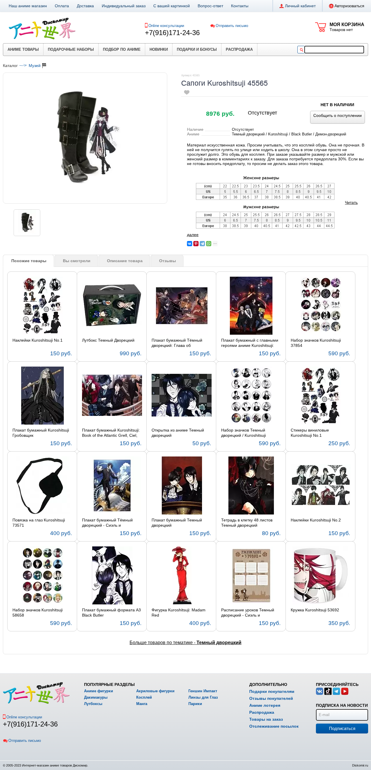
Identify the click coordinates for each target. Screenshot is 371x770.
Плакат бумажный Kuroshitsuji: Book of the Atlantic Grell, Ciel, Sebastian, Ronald (111, 433)
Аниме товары (23, 49)
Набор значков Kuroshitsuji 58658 (37, 612)
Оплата (62, 5)
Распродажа (239, 49)
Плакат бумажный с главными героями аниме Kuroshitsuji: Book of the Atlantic (249, 343)
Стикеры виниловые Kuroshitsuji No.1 (310, 433)
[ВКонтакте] (189, 243)
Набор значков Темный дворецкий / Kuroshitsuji (243, 433)
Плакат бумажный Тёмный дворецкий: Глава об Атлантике (177, 343)
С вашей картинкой (171, 5)
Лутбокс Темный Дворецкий (108, 340)
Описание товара (125, 260)
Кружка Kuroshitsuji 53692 (315, 610)
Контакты (239, 5)
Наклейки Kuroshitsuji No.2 (316, 520)
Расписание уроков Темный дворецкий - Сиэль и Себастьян (247, 613)
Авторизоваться (349, 5)
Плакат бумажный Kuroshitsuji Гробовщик (40, 433)
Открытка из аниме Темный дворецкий (178, 433)
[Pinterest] (196, 243)
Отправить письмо (232, 25)
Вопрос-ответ (210, 5)
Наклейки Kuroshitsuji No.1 (37, 340)
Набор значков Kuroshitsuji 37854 (316, 343)
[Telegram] (202, 243)
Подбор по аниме (122, 49)
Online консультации (166, 25)
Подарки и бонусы (197, 49)
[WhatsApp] (208, 243)
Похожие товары (28, 260)
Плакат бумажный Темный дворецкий (177, 523)
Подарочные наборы (71, 49)
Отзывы (167, 260)
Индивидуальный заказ (124, 5)
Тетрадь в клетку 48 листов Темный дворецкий (246, 523)
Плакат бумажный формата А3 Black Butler (111, 612)
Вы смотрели (76, 260)
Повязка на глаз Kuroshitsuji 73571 (38, 523)
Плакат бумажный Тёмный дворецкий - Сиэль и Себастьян (107, 523)
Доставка (85, 5)
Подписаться (342, 728)
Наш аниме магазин (28, 5)
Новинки (159, 49)
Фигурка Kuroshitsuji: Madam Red (178, 612)
